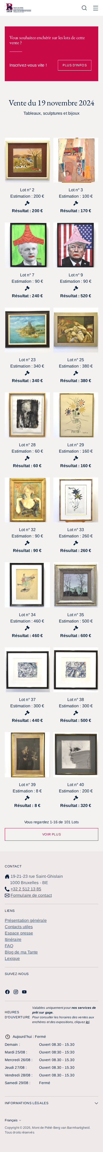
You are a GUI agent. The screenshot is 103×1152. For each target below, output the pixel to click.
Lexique (12, 958)
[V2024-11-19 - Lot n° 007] (27, 245)
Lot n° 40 (75, 784)
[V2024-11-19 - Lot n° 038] (76, 670)
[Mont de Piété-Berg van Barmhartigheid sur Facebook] (8, 992)
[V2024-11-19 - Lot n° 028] (27, 415)
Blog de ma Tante (21, 952)
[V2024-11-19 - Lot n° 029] (76, 415)
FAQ (9, 946)
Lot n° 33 (75, 529)
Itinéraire (13, 939)
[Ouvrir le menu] (95, 8)
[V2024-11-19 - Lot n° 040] (76, 754)
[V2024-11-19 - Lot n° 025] (76, 330)
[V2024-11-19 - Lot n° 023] (27, 330)
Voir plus (51, 834)
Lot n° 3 (76, 190)
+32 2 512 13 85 (26, 889)
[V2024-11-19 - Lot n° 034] (27, 584)
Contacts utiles (19, 927)
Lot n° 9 (76, 275)
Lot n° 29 (75, 445)
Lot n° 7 (27, 275)
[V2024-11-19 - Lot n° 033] (76, 500)
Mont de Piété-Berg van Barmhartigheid (61, 1128)
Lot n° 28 (27, 445)
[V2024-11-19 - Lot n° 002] (27, 160)
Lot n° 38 (75, 699)
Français (11, 1120)
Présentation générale (26, 920)
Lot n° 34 (27, 614)
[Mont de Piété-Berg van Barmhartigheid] (18, 7)
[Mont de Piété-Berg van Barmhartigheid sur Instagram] (16, 992)
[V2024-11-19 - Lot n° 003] (76, 160)
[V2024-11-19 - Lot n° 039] (27, 754)
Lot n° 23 (27, 359)
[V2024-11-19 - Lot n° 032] (27, 500)
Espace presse (19, 933)
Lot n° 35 (75, 614)
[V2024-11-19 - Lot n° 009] (76, 245)
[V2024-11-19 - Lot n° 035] (76, 584)
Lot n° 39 (27, 784)
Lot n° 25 (75, 359)
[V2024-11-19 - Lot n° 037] (27, 670)
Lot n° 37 (27, 699)
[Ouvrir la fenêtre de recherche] (84, 8)
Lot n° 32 (27, 529)
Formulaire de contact (31, 895)
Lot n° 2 (27, 190)
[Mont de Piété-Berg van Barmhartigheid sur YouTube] (25, 992)
